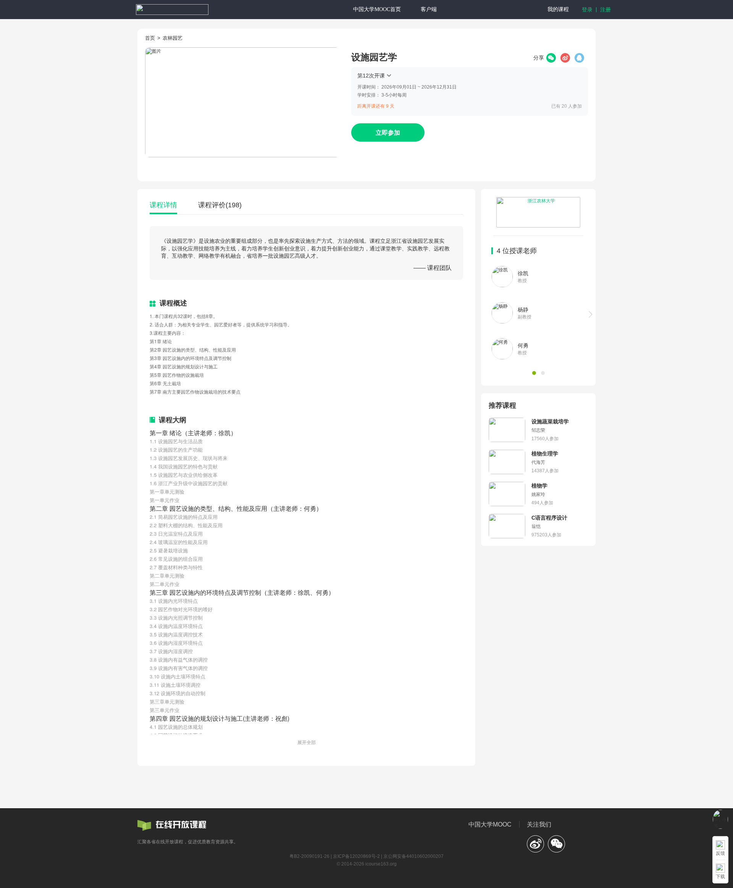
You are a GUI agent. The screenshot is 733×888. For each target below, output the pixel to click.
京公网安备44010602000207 (413, 856)
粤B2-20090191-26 (309, 856)
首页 (150, 38)
